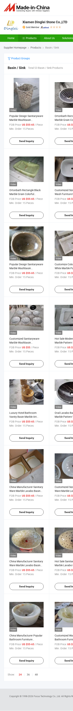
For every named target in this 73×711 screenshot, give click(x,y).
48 (36, 674)
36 (28, 674)
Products (31, 38)
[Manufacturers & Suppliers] (27, 7)
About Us (49, 38)
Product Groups (20, 58)
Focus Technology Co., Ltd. (47, 696)
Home (10, 38)
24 (20, 674)
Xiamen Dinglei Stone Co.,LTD (44, 22)
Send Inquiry (26, 141)
